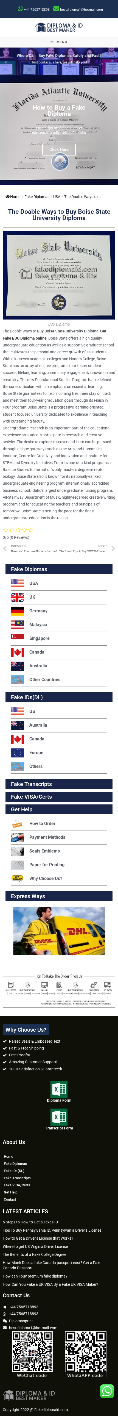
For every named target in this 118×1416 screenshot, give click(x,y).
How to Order (42, 823)
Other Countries (44, 679)
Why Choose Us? (45, 878)
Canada (36, 652)
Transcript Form (59, 1128)
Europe (36, 752)
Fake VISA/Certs (31, 796)
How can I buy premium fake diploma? (35, 1276)
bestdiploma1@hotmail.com (81, 9)
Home (15, 197)
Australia (38, 665)
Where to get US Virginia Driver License (35, 1246)
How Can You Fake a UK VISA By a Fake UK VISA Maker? (50, 1284)
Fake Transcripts (31, 784)
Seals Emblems (44, 851)
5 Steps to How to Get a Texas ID (30, 1222)
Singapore (39, 638)
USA (56, 197)
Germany (38, 610)
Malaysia (38, 624)
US (32, 711)
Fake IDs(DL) (27, 697)
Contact (10, 1199)
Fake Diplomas (36, 197)
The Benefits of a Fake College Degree (34, 1254)
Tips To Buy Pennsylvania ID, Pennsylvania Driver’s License (52, 1230)
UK (32, 597)
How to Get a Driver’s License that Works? (38, 1238)
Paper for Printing (46, 864)
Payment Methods (47, 837)
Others (36, 766)
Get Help (10, 1192)
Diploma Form (59, 1100)
